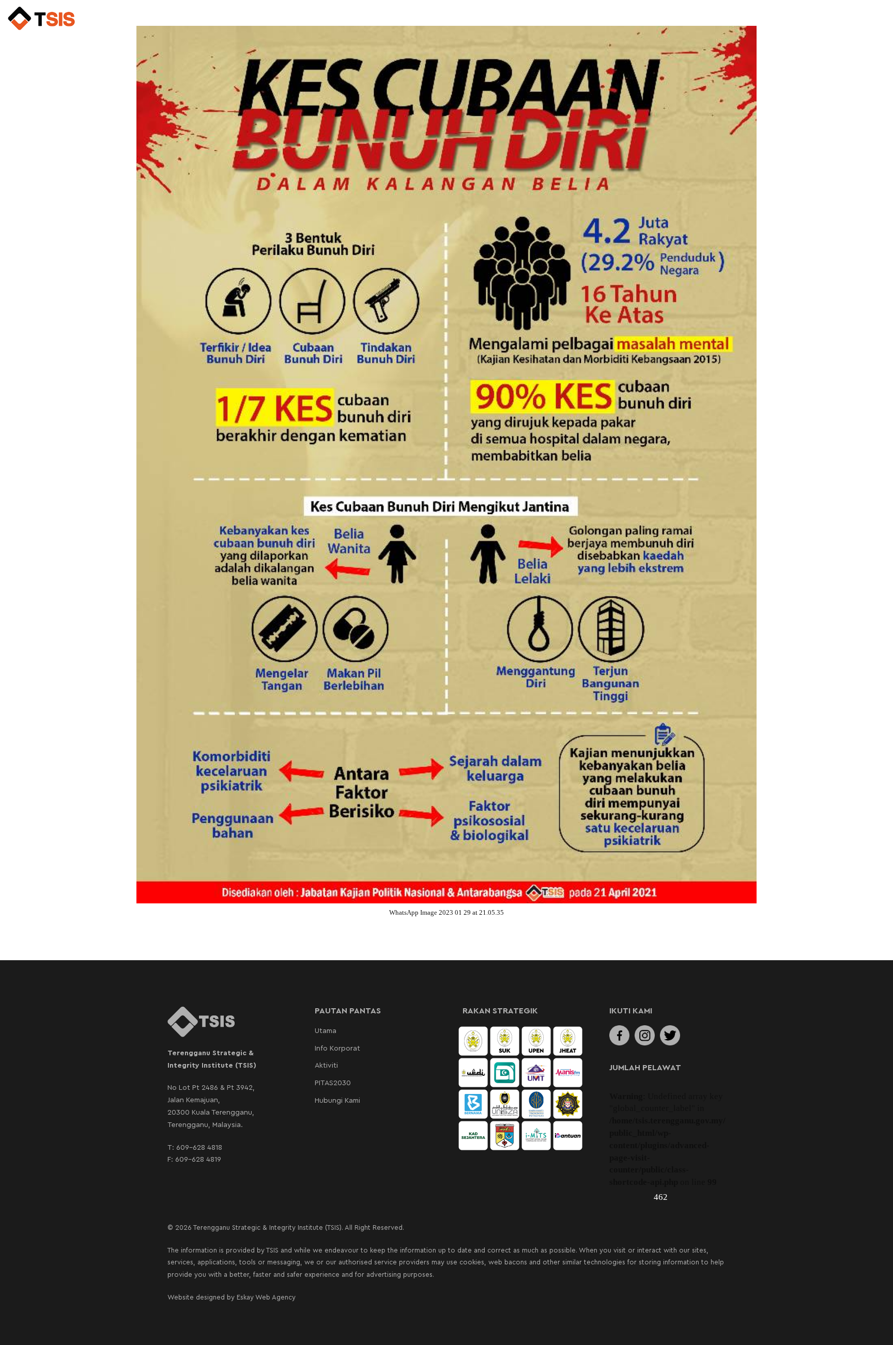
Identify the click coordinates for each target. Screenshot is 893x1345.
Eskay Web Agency (266, 1297)
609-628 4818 (199, 1147)
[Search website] (866, 19)
